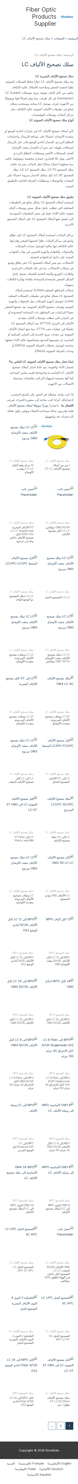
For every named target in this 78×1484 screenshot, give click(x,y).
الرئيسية (68, 55)
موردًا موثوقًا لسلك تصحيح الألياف (28, 405)
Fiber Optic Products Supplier (41, 16)
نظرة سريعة (57, 454)
